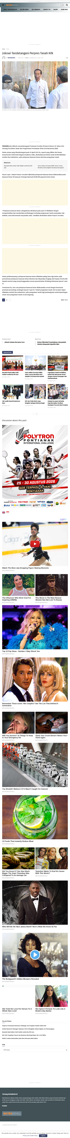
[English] (3, 513)
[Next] (36, 414)
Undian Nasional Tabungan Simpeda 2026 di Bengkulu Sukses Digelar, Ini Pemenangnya (28, 1029)
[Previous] (33, 414)
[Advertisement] (35, 27)
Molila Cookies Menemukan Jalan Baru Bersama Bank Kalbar (20, 1038)
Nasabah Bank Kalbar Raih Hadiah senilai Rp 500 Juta (18, 1032)
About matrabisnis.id (10, 9)
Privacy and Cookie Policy (30, 1135)
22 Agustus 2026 (29, 378)
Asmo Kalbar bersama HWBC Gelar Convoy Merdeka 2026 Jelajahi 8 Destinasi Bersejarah (34, 374)
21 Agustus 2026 (52, 380)
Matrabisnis (11, 57)
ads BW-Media (24, 9)
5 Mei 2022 (21, 57)
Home (3, 49)
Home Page (64, 9)
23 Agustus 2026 (6, 376)
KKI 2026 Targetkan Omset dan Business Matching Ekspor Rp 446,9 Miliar (24, 1035)
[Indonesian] (7, 513)
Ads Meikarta (36, 9)
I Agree (43, 1135)
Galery (55, 9)
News (7, 49)
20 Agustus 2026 (29, 405)
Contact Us (46, 9)
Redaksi (4, 1106)
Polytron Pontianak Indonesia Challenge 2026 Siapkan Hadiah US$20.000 (24, 1026)
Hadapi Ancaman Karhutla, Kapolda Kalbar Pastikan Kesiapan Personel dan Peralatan (58, 403)
